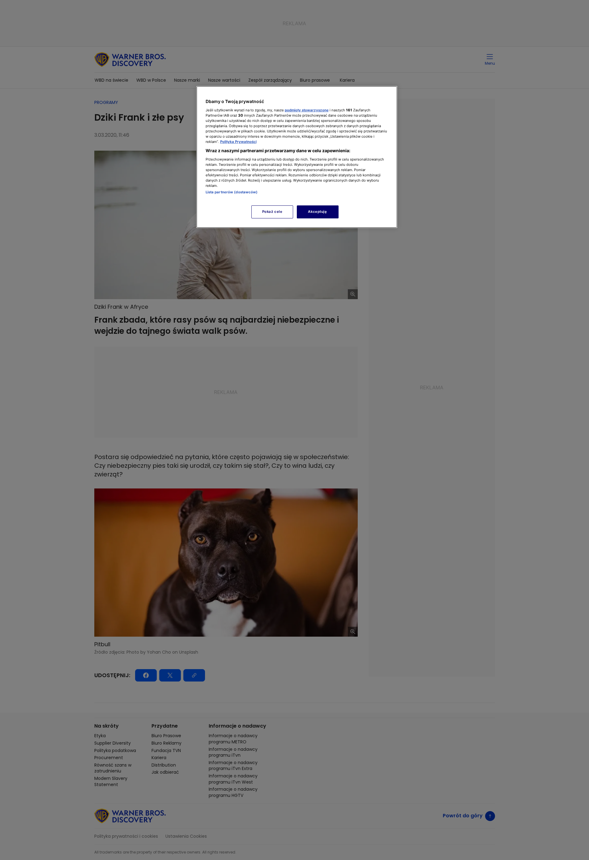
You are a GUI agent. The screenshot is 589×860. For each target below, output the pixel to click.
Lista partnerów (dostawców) (232, 192)
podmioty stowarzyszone (307, 110)
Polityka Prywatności (238, 142)
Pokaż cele (272, 211)
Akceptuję (317, 211)
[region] (296, 157)
